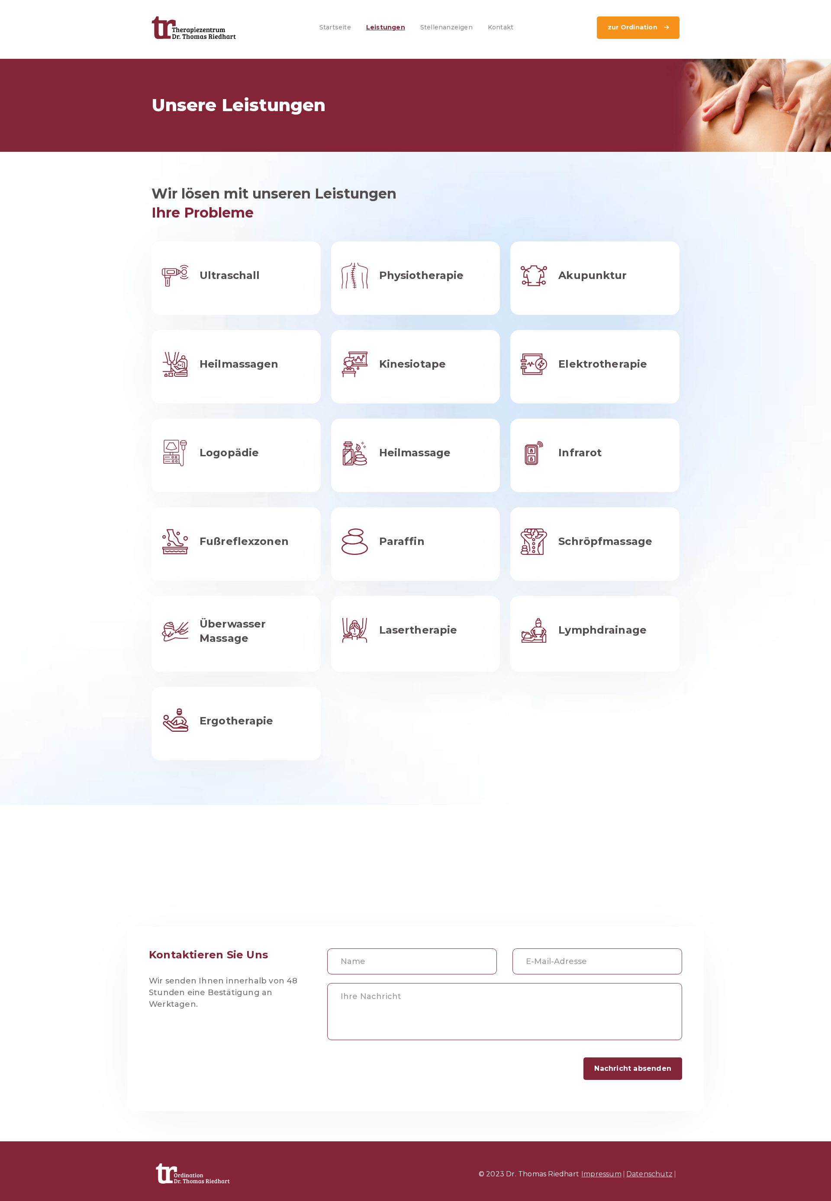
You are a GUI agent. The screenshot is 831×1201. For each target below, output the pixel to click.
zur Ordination (638, 27)
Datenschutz (649, 1174)
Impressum (601, 1174)
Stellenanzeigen (446, 27)
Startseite (335, 27)
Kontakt (500, 27)
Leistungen (385, 27)
